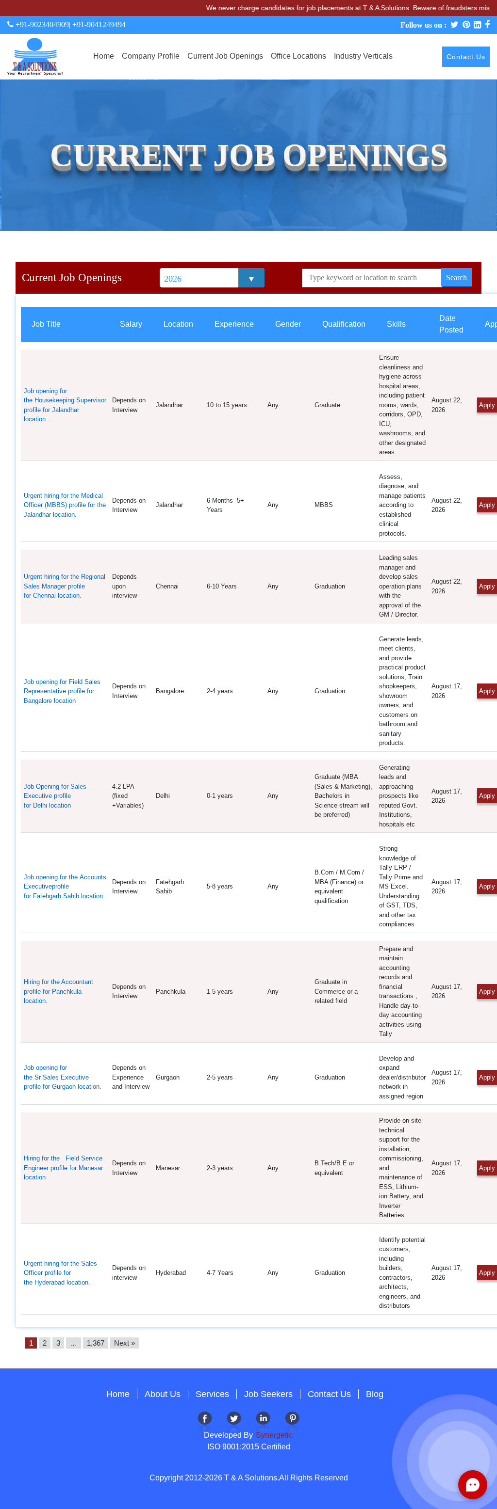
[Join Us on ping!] (292, 1424)
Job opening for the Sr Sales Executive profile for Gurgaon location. (63, 1077)
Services (212, 1394)
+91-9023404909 (41, 24)
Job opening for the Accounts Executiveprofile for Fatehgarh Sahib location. (65, 887)
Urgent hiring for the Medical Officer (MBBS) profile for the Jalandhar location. (65, 505)
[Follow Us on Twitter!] (233, 1424)
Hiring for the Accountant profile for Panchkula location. (58, 991)
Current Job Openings (225, 56)
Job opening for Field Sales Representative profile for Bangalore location (62, 691)
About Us (163, 1394)
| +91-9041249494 (97, 24)
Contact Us (466, 57)
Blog (374, 1394)
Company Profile (151, 56)
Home (103, 56)
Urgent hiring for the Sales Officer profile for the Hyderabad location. (60, 1273)
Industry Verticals (363, 56)
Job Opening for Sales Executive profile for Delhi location (55, 796)
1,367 (95, 1343)
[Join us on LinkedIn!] (263, 1424)
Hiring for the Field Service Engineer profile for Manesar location (63, 1168)
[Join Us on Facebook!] (204, 1424)
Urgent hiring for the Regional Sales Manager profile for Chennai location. (64, 586)
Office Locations (298, 56)
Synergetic (273, 1435)
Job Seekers (268, 1394)
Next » (124, 1343)
